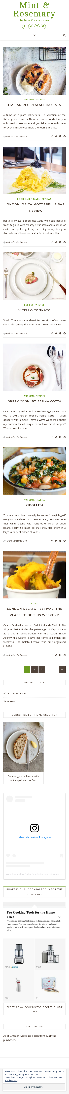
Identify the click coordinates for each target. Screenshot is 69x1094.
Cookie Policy (11, 1080)
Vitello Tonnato (34, 310)
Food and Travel (28, 199)
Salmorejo (9, 701)
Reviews (47, 199)
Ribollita (34, 505)
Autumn (29, 99)
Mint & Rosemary (34, 9)
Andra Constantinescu (16, 136)
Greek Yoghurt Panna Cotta (34, 401)
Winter (40, 305)
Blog (34, 603)
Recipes (40, 99)
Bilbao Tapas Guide (14, 693)
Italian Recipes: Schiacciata (34, 105)
